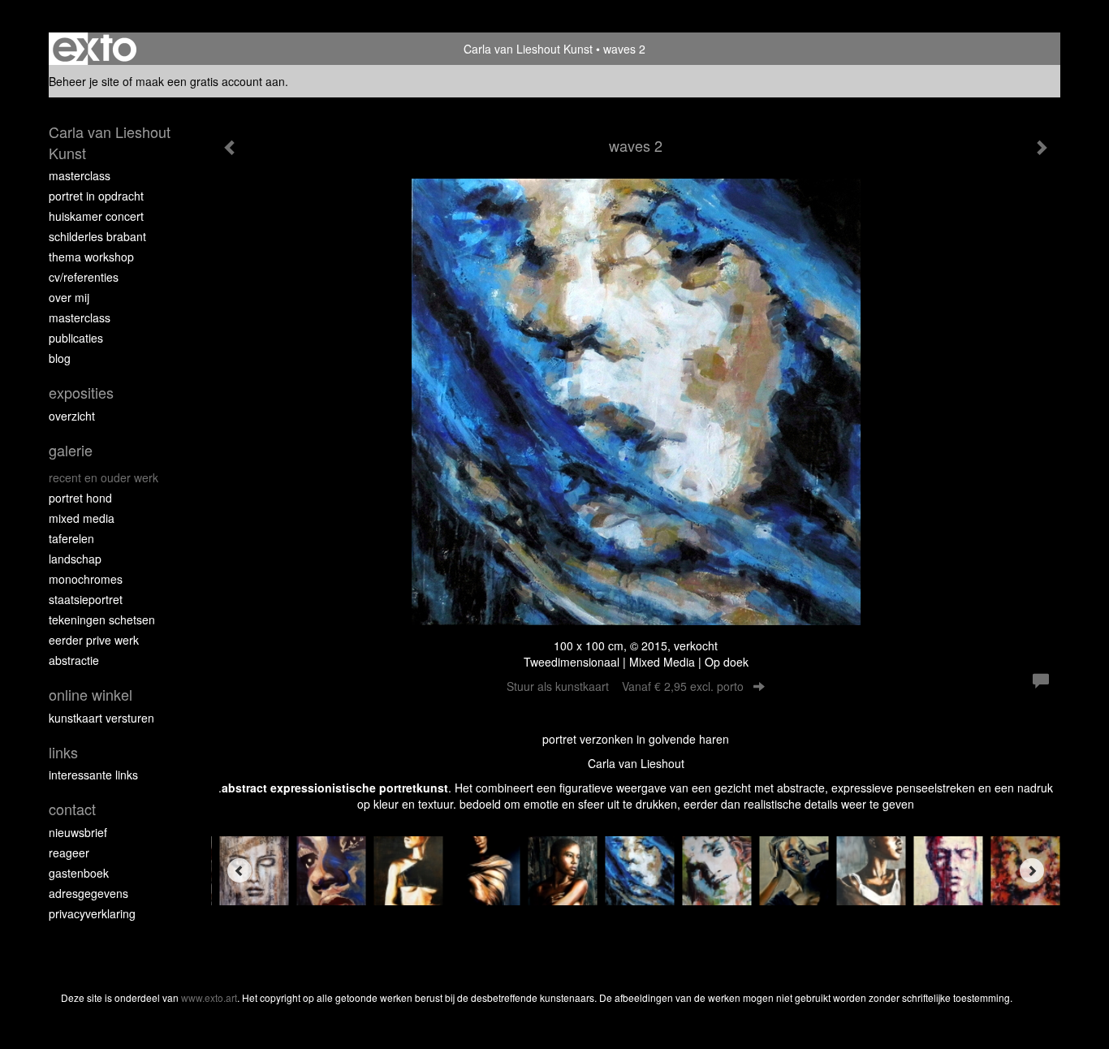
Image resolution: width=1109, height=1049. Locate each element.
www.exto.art (209, 997)
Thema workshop (91, 256)
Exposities (81, 392)
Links (63, 752)
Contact (72, 809)
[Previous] (239, 870)
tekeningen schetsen (102, 619)
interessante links (93, 774)
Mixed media (81, 518)
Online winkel (90, 694)
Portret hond (80, 498)
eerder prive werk (94, 640)
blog (60, 358)
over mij (69, 297)
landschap (75, 558)
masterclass (79, 175)
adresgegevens (88, 893)
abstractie (74, 660)
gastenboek (79, 873)
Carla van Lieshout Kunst (528, 49)
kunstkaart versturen (101, 718)
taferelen (71, 538)
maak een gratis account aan (210, 81)
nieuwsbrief (78, 832)
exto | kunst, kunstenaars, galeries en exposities (94, 48)
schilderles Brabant (97, 236)
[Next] (1032, 870)
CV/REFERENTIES (84, 277)
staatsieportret (86, 599)
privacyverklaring (92, 913)
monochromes (86, 579)
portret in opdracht (96, 196)
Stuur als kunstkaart (625, 686)
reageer (69, 852)
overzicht (72, 416)
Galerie (71, 450)
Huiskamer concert (96, 216)
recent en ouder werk (103, 477)
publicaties (76, 338)
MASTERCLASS (79, 317)
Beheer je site (84, 81)
